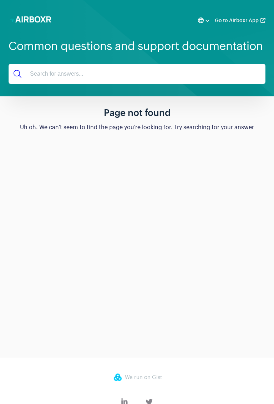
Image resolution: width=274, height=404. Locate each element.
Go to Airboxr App (237, 20)
